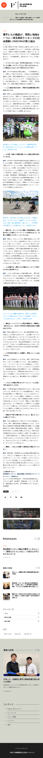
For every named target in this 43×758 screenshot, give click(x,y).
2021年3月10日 (6, 44)
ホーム (5, 17)
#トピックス (18, 634)
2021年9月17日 (6, 557)
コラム (11, 17)
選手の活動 (21, 621)
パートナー (11, 721)
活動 (9, 725)
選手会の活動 (21, 617)
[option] (22, 550)
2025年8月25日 (7, 691)
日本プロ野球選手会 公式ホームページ (22, 752)
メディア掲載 (12, 717)
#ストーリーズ (7, 634)
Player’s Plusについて (14, 709)
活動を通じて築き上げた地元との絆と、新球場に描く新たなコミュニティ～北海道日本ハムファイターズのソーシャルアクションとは (19, 525)
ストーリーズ (12, 713)
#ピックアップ (15, 491)
